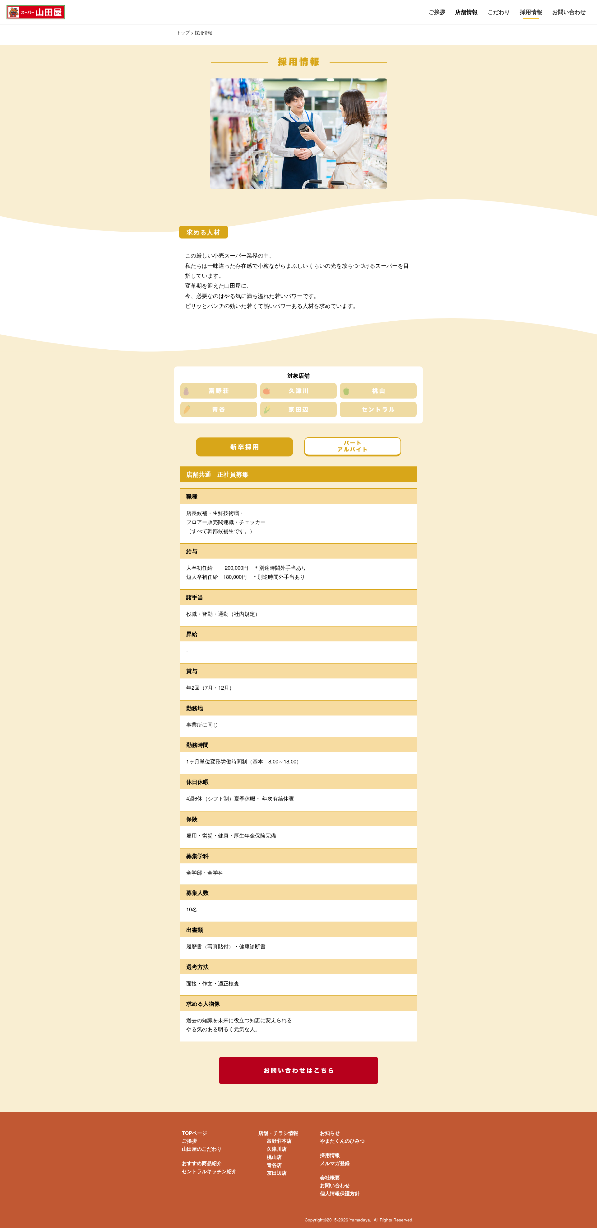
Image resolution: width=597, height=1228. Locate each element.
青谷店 (274, 1165)
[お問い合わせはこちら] (298, 1070)
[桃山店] (378, 391)
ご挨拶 (436, 12)
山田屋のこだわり (202, 1148)
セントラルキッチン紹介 (209, 1171)
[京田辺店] (298, 409)
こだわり (499, 12)
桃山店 (274, 1157)
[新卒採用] (244, 446)
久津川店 (277, 1148)
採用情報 (531, 12)
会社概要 (330, 1177)
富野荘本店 (279, 1140)
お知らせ (330, 1132)
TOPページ (194, 1132)
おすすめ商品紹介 (202, 1163)
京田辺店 (277, 1172)
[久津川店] (298, 391)
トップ (183, 32)
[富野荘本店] (218, 391)
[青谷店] (218, 409)
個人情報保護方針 (340, 1193)
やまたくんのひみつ (342, 1140)
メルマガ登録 (335, 1163)
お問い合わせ (569, 12)
